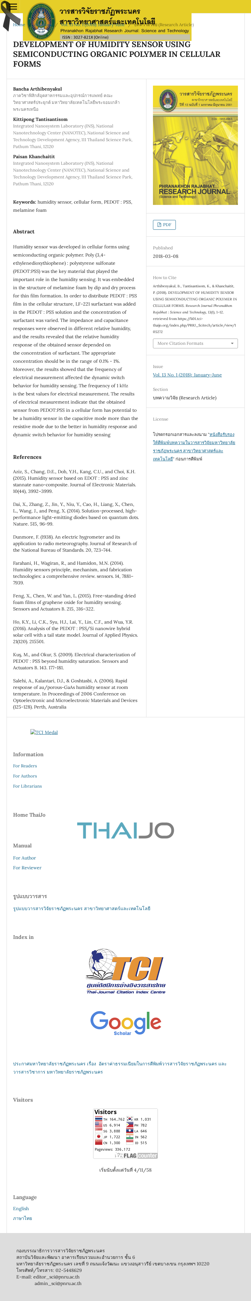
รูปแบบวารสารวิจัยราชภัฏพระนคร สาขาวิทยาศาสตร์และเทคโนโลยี (81, 908)
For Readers (25, 766)
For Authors (25, 776)
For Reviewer (27, 868)
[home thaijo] (125, 837)
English (21, 1208)
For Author (24, 858)
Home (19, 24)
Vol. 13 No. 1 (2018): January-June (93, 24)
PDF (166, 224)
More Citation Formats (180, 343)
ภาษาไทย (22, 1218)
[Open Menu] (13, 6)
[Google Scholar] (125, 1036)
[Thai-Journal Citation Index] (125, 999)
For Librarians (27, 786)
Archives (43, 24)
